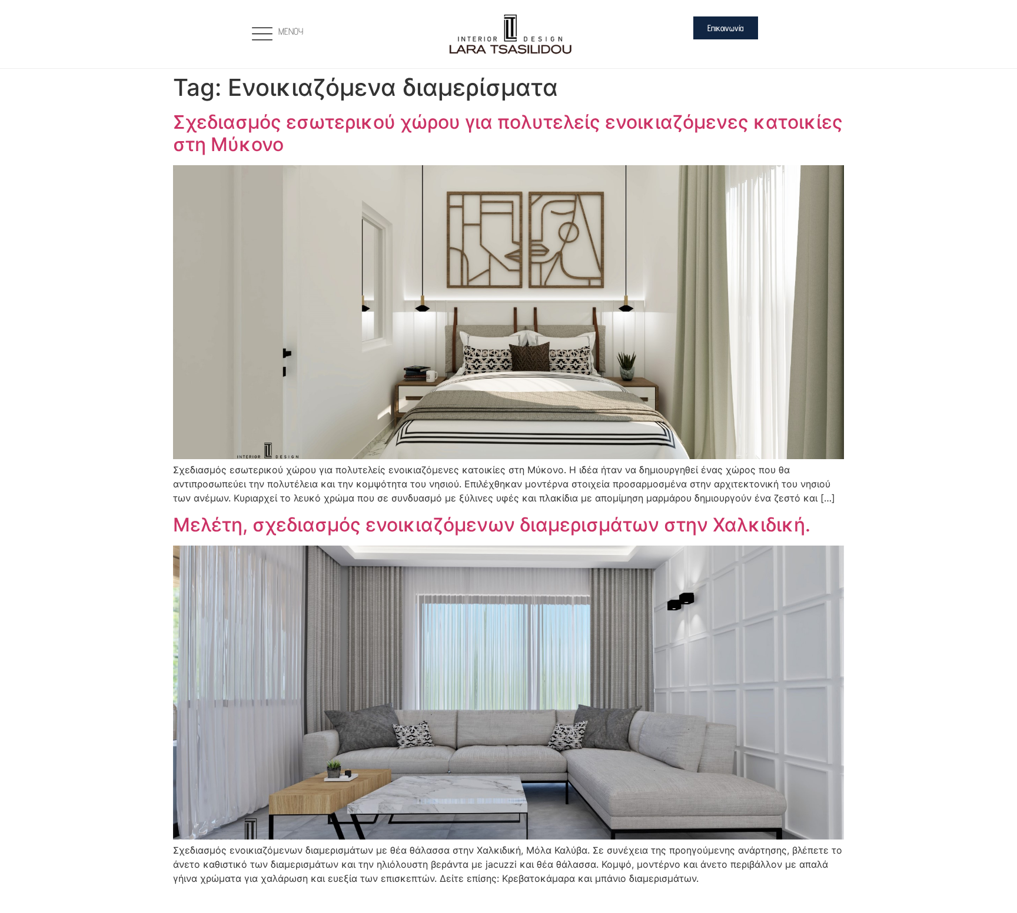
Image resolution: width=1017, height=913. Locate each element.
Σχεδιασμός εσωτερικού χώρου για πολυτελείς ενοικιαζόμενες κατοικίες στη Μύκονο (508, 133)
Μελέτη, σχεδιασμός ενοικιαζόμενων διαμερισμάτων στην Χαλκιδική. (491, 524)
